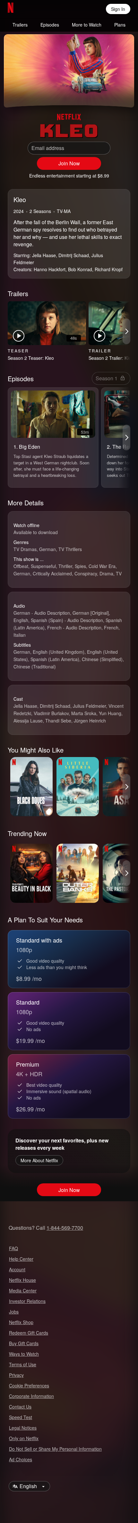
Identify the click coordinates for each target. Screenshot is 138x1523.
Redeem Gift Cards (28, 1333)
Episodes (49, 24)
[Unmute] (29, 94)
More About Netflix (39, 1160)
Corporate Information (31, 1396)
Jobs (14, 1311)
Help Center (21, 1259)
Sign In (118, 9)
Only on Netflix (24, 1438)
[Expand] (108, 94)
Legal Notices (23, 1427)
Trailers (20, 24)
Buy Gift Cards (24, 1343)
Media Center (23, 1290)
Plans (119, 24)
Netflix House (22, 1280)
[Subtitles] (123, 94)
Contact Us (20, 1406)
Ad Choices (20, 1459)
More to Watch (86, 24)
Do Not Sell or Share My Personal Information (55, 1449)
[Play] (14, 94)
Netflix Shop (21, 1322)
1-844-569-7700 (65, 1227)
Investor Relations (27, 1301)
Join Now (69, 163)
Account (17, 1269)
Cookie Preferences (29, 1385)
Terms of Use (22, 1364)
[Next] (126, 331)
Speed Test (20, 1417)
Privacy (16, 1375)
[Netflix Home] (31, 9)
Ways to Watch (24, 1354)
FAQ (13, 1248)
